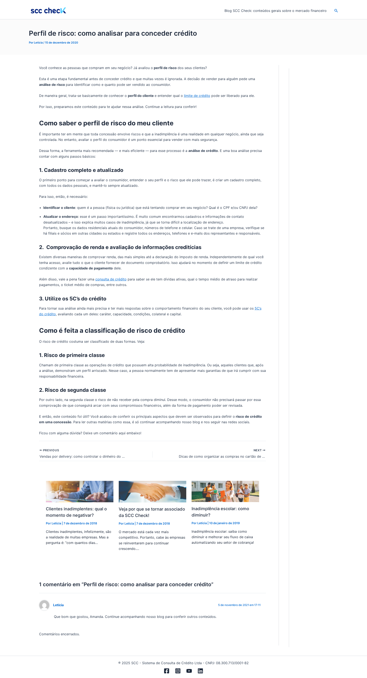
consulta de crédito (111, 279)
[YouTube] (189, 671)
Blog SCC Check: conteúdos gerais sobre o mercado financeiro (275, 10)
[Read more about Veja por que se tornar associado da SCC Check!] (152, 491)
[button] (336, 10)
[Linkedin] (200, 671)
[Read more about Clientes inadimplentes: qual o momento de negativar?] (79, 491)
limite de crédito (197, 95)
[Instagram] (178, 671)
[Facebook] (166, 671)
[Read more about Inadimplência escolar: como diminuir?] (225, 491)
